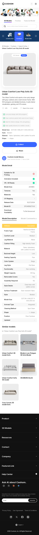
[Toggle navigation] (36, 4)
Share (21, 151)
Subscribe (32, 500)
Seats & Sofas (22, 46)
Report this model (28, 108)
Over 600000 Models (13, 159)
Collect (21, 144)
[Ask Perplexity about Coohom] (9, 486)
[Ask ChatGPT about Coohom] (4, 486)
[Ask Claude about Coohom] (14, 486)
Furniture (13, 46)
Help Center (7, 474)
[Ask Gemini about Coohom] (18, 486)
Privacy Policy (6, 510)
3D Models (8, 21)
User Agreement (18, 510)
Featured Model (29, 21)
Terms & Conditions (31, 510)
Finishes (18, 21)
